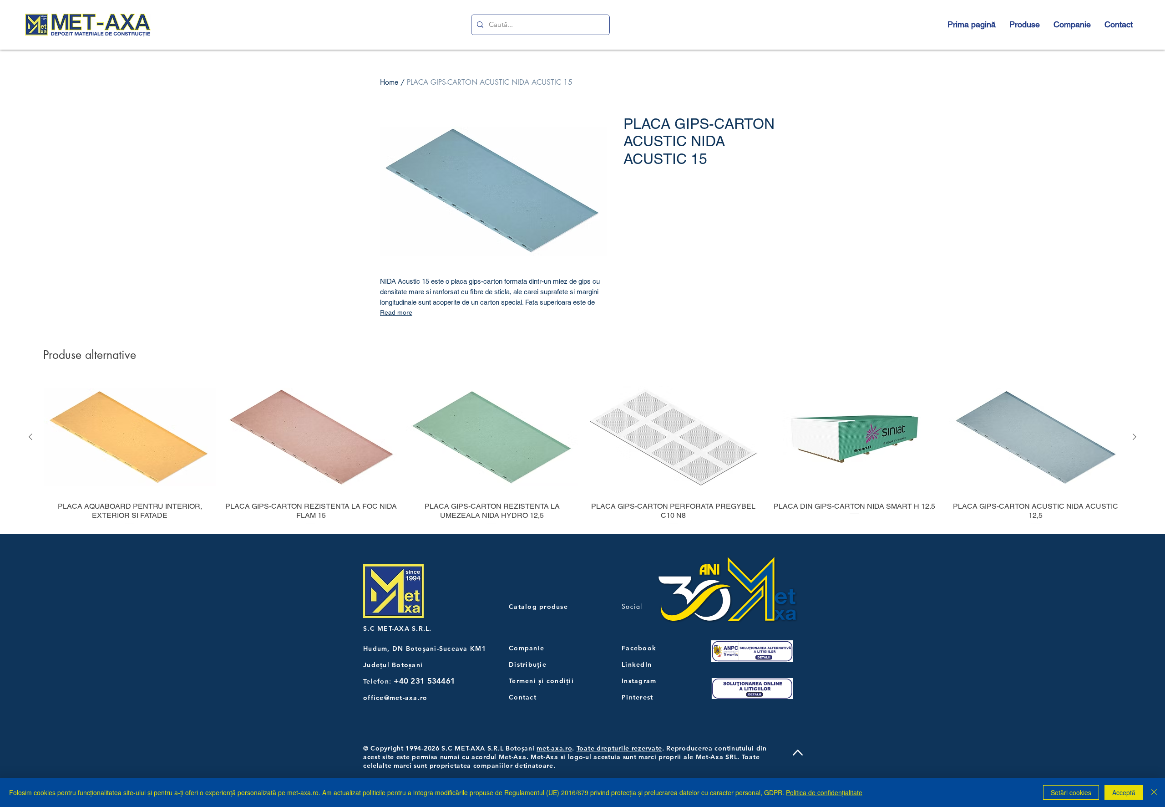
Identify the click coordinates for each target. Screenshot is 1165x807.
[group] (582, 452)
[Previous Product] (30, 436)
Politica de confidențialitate (824, 792)
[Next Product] (1134, 436)
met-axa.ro (554, 748)
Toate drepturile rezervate (619, 748)
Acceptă (1123, 792)
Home (389, 82)
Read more (396, 312)
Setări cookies (1071, 792)
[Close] (1154, 792)
